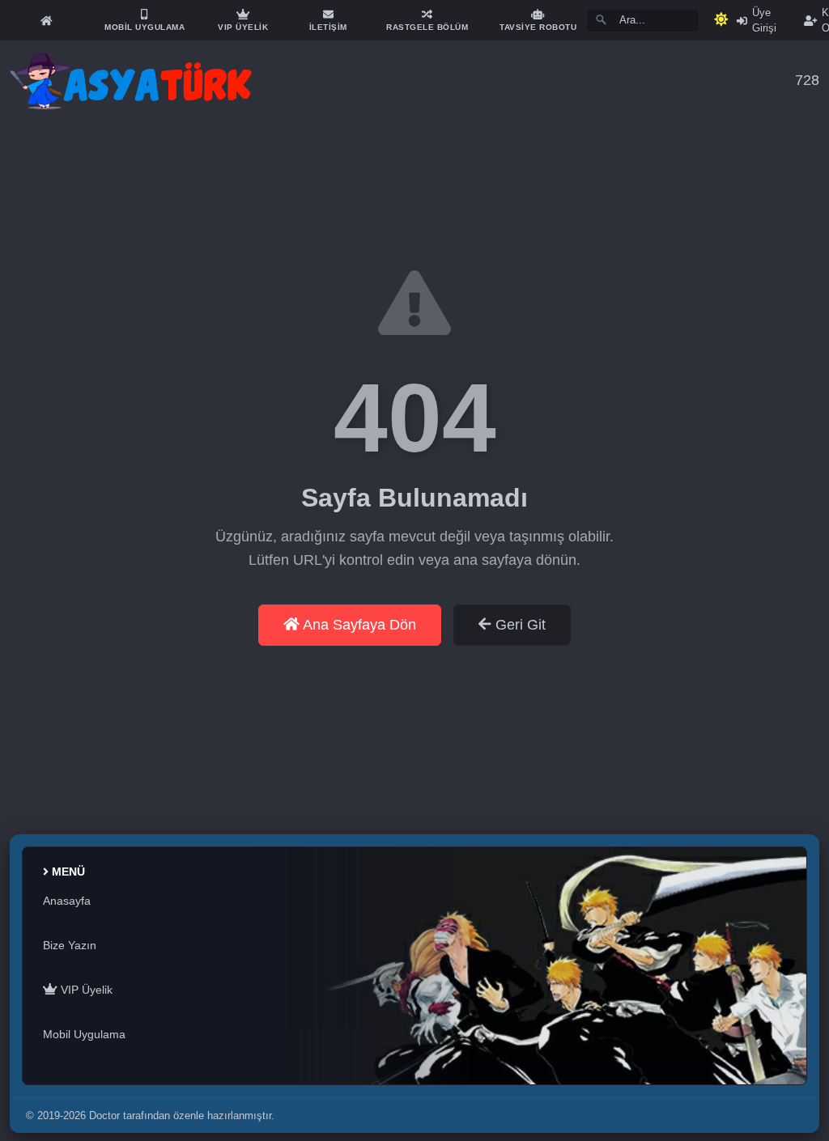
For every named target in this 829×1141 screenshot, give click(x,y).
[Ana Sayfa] (46, 20)
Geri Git (518, 625)
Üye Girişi (764, 20)
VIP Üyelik (85, 989)
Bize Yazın (69, 945)
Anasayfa (67, 900)
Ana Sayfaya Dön (358, 625)
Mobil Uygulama (84, 1034)
